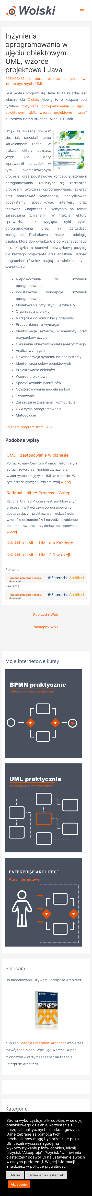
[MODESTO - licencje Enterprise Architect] (46, 578)
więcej (66, 482)
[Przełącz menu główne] (82, 10)
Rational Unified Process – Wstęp (39, 492)
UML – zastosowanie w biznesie (37, 455)
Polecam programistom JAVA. (29, 427)
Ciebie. (33, 99)
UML (39, 84)
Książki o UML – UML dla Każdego (40, 542)
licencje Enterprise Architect (43, 1043)
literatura (35, 79)
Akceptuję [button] (19, 1184)
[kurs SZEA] (43, 902)
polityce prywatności (48, 1166)
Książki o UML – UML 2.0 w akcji (38, 554)
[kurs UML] (43, 807)
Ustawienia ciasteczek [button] (46, 1175)
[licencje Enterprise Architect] (46, 1011)
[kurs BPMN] (43, 713)
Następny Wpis (45, 627)
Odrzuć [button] (15, 1175)
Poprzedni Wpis (46, 614)
